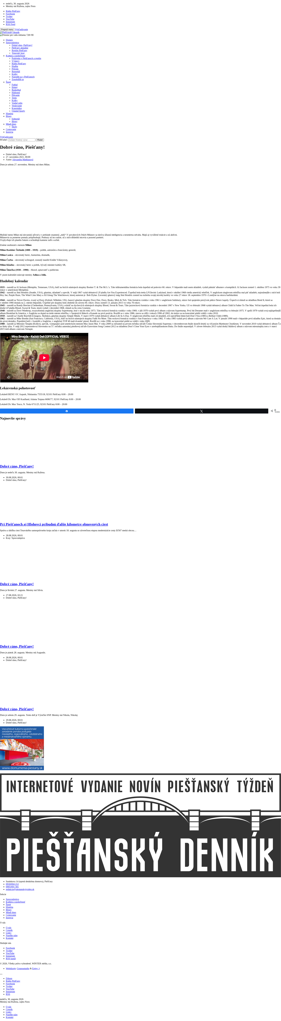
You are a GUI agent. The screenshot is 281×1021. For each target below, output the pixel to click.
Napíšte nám (11, 935)
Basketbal (16, 90)
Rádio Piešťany (19, 63)
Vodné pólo (17, 103)
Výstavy (15, 61)
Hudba (15, 66)
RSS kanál (11, 958)
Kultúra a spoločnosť (15, 55)
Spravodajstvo (12, 42)
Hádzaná (16, 92)
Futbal (15, 84)
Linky (8, 933)
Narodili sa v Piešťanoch (23, 77)
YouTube (10, 953)
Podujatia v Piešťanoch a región (26, 58)
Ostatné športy (18, 111)
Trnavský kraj (18, 53)
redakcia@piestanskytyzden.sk (20, 889)
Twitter (9, 950)
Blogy (9, 116)
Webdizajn (11, 968)
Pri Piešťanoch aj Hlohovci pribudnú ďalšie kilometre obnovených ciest (54, 524)
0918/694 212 (12, 884)
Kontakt (9, 938)
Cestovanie (11, 129)
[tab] (9, 978)
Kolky (15, 100)
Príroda (15, 69)
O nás (8, 927)
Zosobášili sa (18, 79)
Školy (14, 126)
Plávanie (16, 95)
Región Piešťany (19, 50)
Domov (9, 40)
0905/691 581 (12, 886)
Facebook (10, 948)
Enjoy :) (36, 968)
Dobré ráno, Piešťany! (22, 45)
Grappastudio (23, 968)
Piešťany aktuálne (20, 48)
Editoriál (16, 119)
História (9, 113)
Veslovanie (17, 105)
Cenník (9, 930)
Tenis (14, 98)
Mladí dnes (11, 124)
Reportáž (16, 71)
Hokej (14, 87)
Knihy (15, 74)
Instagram (10, 956)
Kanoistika (17, 108)
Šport (8, 82)
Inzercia (9, 132)
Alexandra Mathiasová (22, 159)
